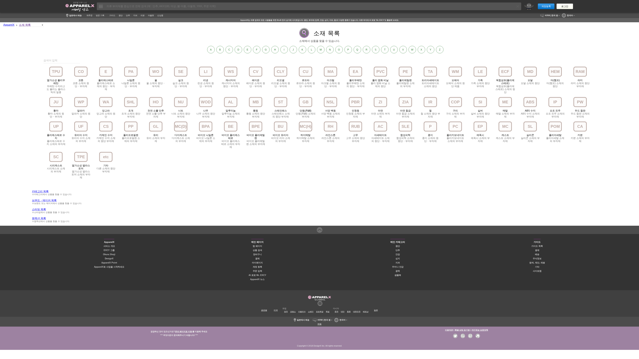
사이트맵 (537, 271)
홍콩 (349, 312)
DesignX (109, 258)
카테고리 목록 (40, 191)
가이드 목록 (537, 246)
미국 (276, 310)
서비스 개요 (109, 246)
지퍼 (398, 262)
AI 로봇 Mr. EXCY (257, 275)
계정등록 (546, 6)
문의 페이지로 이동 (183, 331)
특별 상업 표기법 (462, 330)
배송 (537, 254)
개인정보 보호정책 (480, 330)
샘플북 (398, 275)
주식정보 (537, 258)
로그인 (564, 6)
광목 (398, 271)
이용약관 (449, 330)
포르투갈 (319, 312)
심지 (398, 258)
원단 (398, 246)
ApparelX (8, 24)
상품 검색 (257, 250)
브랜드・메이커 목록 (44, 200)
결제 (257, 258)
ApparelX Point (109, 262)
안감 (398, 254)
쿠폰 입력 (257, 271)
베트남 (365, 312)
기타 (537, 267)
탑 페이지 (257, 246)
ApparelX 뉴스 (257, 279)
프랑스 (293, 312)
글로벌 (264, 310)
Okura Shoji (109, 254)
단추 (398, 250)
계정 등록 (257, 267)
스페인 (311, 312)
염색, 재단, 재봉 (537, 262)
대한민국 (356, 312)
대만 (342, 312)
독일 (327, 312)
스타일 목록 (39, 209)
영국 (286, 312)
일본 (376, 310)
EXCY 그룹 (109, 250)
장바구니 (257, 254)
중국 (336, 312)
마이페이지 (257, 262)
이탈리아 (302, 312)
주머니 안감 (398, 267)
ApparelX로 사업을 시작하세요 (109, 267)
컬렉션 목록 (39, 218)
